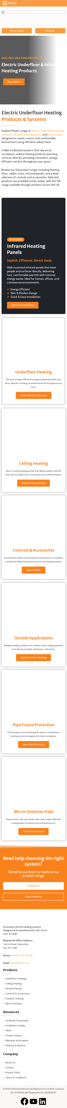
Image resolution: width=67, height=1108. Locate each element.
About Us (10, 1062)
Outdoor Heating (14, 998)
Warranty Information (16, 1040)
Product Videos (13, 1035)
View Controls (33, 570)
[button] (5, 3)
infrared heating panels (27, 134)
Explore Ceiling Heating (33, 483)
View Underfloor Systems (33, 395)
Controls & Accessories (17, 993)
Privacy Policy (12, 1072)
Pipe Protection (13, 1003)
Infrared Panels (13, 988)
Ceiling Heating (13, 983)
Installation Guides (15, 1025)
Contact (9, 1067)
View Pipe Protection (33, 744)
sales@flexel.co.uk (19, 963)
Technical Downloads (16, 1020)
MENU (12, 3)
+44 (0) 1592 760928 (22, 955)
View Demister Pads (33, 831)
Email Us (50, 30)
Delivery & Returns (15, 1045)
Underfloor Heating (15, 978)
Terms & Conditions (15, 1077)
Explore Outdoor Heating (33, 657)
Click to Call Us (17, 30)
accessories (55, 134)
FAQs (8, 1030)
